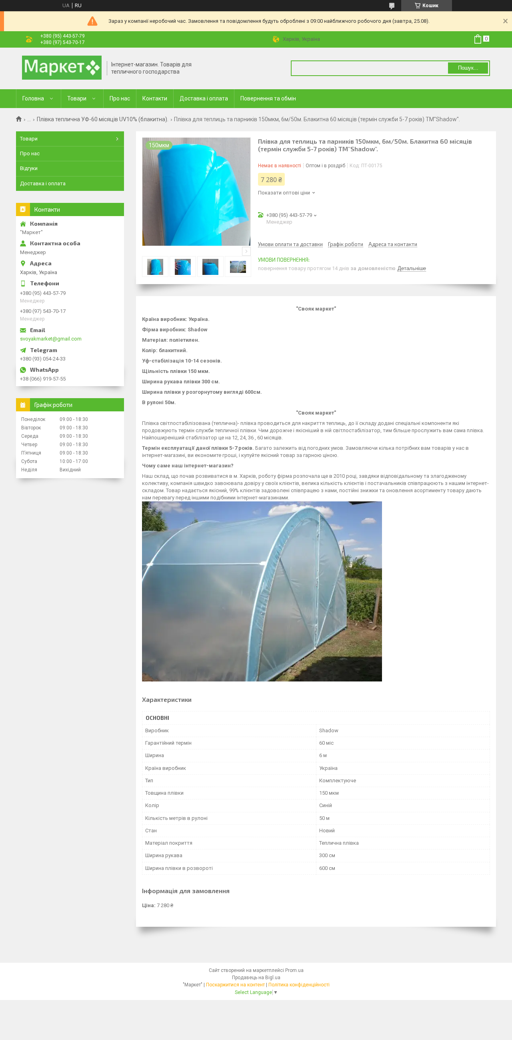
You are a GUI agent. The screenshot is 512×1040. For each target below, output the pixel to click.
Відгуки (29, 168)
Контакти (154, 98)
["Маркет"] (62, 68)
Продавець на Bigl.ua (256, 977)
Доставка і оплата (204, 98)
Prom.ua (294, 970)
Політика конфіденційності (299, 985)
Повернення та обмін (268, 98)
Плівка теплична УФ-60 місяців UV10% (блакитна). (102, 119)
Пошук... (468, 68)
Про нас (120, 98)
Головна (33, 98)
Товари (76, 98)
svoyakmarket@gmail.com (51, 339)
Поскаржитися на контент (235, 985)
